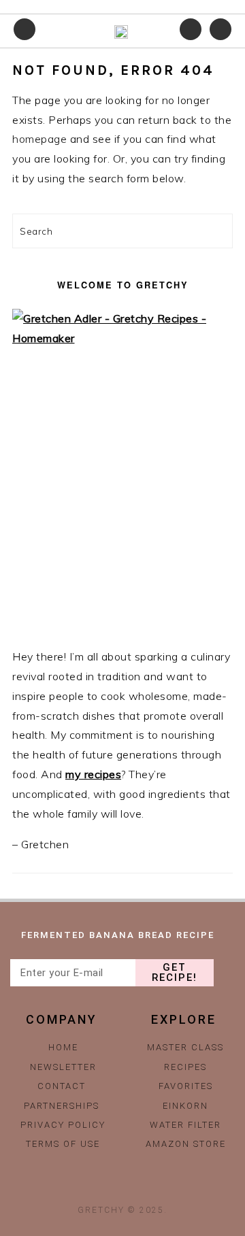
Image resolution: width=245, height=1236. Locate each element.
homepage (39, 139)
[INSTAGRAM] (92, 1186)
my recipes (93, 774)
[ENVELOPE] (152, 1186)
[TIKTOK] (122, 1186)
